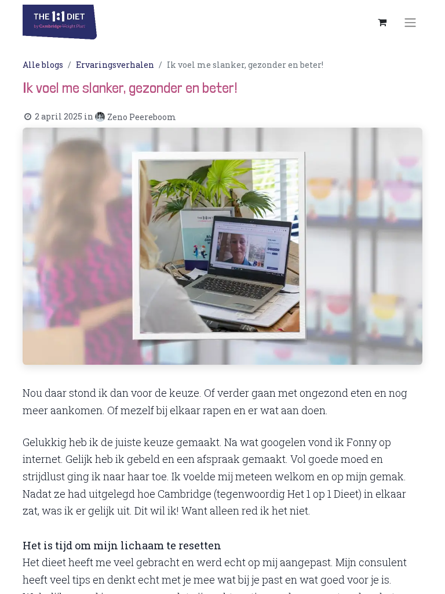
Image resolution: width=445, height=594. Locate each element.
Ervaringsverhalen (115, 64)
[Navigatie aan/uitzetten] (410, 22)
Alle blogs (43, 64)
